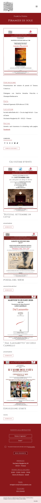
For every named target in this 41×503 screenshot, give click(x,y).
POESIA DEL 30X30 (13, 280)
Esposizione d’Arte (14, 408)
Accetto (36, 501)
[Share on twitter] (7, 143)
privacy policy (31, 446)
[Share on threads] (10, 143)
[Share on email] (17, 143)
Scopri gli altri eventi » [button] (12, 148)
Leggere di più (8, 227)
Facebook (6, 129)
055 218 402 (20, 491)
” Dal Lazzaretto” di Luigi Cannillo (19, 344)
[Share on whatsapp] (12, 143)
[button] (36, 6)
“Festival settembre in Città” (17, 215)
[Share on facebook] (5, 143)
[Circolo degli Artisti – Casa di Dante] (8, 6)
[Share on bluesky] (15, 143)
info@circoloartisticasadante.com (20, 484)
